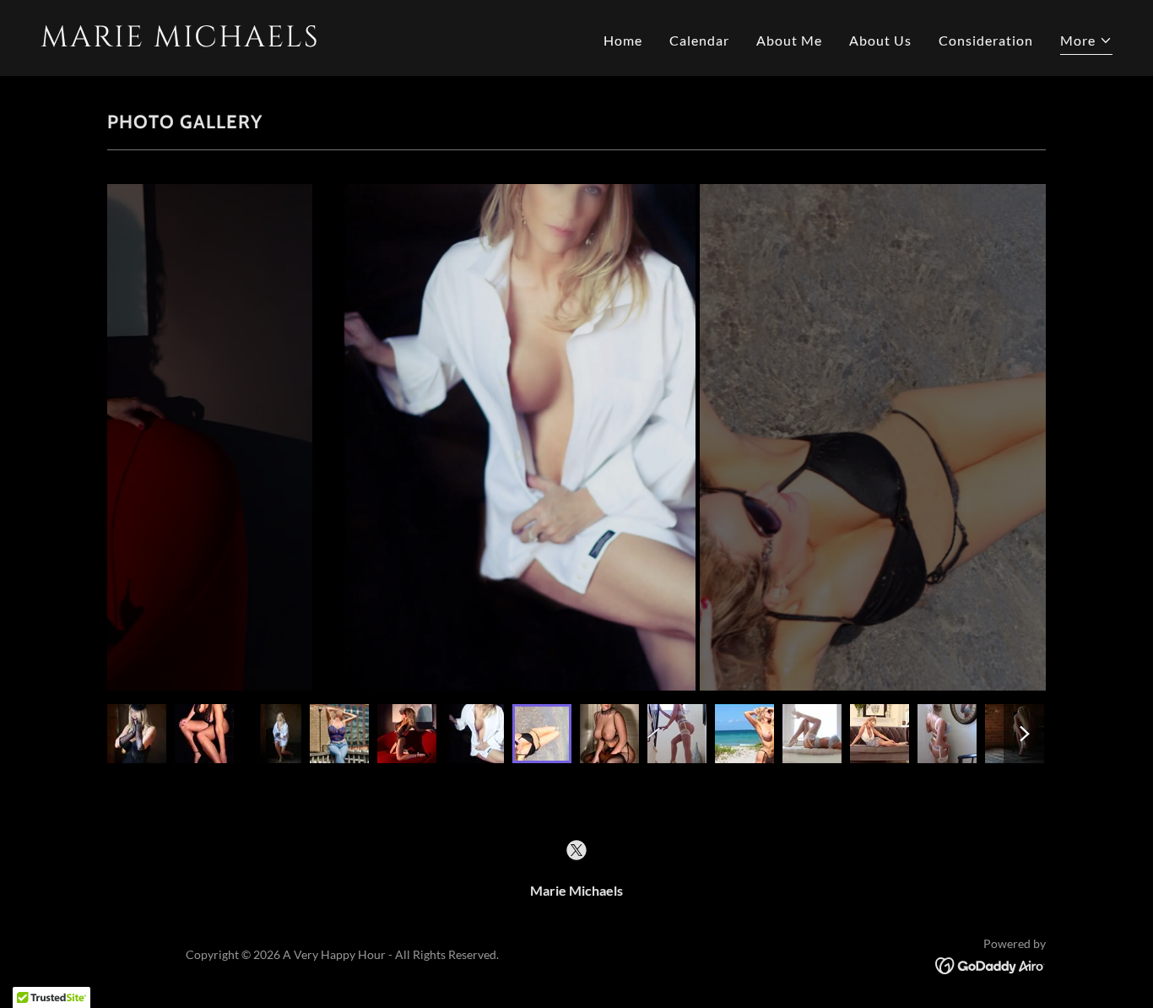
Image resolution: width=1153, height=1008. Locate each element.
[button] (1086, 42)
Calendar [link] (699, 40)
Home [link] (623, 40)
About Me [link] (789, 40)
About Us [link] (880, 40)
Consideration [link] (986, 40)
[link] (302, 41)
